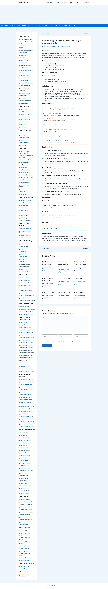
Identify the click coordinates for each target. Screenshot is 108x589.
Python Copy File (22, 259)
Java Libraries (50, 2)
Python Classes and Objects (25, 159)
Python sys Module (23, 480)
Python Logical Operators (24, 73)
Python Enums (22, 191)
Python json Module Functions (25, 399)
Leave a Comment (46, 46)
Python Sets (21, 208)
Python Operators (23, 62)
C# (43, 25)
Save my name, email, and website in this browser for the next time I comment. (62, 341)
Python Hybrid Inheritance (25, 180)
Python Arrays (22, 140)
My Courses (79, 2)
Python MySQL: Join (23, 524)
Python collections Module (25, 440)
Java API (6, 25)
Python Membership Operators (26, 78)
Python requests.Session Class (25, 357)
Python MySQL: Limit (23, 522)
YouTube (71, 2)
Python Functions (23, 109)
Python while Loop (23, 95)
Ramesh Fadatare (22, 2)
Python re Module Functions (25, 397)
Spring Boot (12, 25)
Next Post (86, 33)
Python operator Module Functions (27, 419)
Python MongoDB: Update (25, 560)
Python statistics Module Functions (27, 426)
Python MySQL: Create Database (26, 502)
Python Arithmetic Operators (25, 65)
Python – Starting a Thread (25, 285)
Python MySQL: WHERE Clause (26, 512)
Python (18, 25)
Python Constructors (23, 189)
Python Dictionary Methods (25, 220)
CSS (59, 25)
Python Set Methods (23, 210)
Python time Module (23, 460)
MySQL (75, 25)
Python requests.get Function (25, 340)
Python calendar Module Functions (26, 314)
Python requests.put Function (25, 345)
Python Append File (23, 256)
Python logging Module (24, 465)
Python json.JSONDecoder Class (26, 332)
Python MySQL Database (24, 499)
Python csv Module (23, 483)
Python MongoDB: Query (24, 548)
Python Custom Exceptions (25, 237)
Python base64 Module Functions (26, 424)
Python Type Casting (23, 60)
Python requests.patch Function (26, 355)
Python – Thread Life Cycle (25, 280)
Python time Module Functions (26, 311)
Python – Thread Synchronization (26, 295)
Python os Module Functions (25, 392)
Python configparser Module (25, 485)
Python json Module (23, 478)
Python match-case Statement (25, 88)
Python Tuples (22, 213)
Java (2, 25)
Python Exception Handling (25, 228)
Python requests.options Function (26, 352)
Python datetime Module (24, 437)
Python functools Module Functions (27, 409)
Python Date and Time (24, 306)
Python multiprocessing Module (26, 470)
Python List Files (22, 261)
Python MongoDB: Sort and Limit (26, 551)
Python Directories (23, 269)
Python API (24, 25)
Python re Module (23, 435)
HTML (52, 25)
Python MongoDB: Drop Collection (26, 557)
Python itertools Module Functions (26, 406)
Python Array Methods (24, 142)
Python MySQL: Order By (24, 514)
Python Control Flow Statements (26, 83)
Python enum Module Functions (26, 414)
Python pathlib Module (24, 493)
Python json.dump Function (25, 322)
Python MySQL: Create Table (25, 504)
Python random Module (24, 448)
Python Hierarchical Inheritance (26, 177)
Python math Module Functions (26, 369)
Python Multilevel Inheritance (25, 175)
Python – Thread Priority (24, 293)
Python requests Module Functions (26, 421)
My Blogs (64, 2)
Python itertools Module (24, 453)
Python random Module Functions (26, 371)
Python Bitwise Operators (24, 75)
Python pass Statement (24, 103)
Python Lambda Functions (24, 119)
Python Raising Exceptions (25, 235)
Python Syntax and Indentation (26, 50)
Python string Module (23, 432)
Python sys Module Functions (25, 394)
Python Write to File (23, 246)
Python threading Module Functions (27, 300)
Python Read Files (23, 249)
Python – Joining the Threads (25, 288)
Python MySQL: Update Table (25, 519)
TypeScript (64, 25)
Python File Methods (23, 271)
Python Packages (22, 127)
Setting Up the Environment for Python (63, 264)
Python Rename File (23, 251)
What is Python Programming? (25, 39)
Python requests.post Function (26, 342)
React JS (70, 25)
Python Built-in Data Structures (26, 200)
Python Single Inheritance (24, 169)
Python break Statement (24, 98)
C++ (39, 25)
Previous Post (45, 33)
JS (56, 25)
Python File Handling (23, 244)
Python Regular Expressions (25, 366)
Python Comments (23, 52)
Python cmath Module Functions (26, 416)
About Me (87, 2)
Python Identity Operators (25, 80)
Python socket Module (24, 473)
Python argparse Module (24, 463)
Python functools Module (24, 455)
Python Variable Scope (24, 122)
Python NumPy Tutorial (24, 566)
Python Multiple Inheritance (25, 172)
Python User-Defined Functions (26, 114)
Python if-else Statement (24, 85)
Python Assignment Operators (25, 68)
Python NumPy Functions (24, 569)
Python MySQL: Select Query (25, 509)
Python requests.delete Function (26, 347)
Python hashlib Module (24, 488)
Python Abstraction (23, 164)
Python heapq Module (24, 443)
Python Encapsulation (24, 162)
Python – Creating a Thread (25, 283)
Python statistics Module (24, 450)
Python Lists (21, 203)
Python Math (22, 363)
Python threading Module (24, 468)
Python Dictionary (23, 218)
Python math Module (23, 445)
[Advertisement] (54, 14)
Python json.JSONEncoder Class (26, 335)
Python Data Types (23, 57)
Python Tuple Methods (24, 215)
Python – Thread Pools (24, 298)
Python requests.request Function (26, 337)
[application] (53, 2)
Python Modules (22, 124)
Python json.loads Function (25, 330)
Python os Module (23, 458)
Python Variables (22, 55)
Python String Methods (24, 137)
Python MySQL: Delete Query (25, 517)
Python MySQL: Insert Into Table (26, 507)
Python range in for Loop (24, 93)
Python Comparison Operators (26, 70)
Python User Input (23, 145)
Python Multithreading (24, 278)
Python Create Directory (24, 264)
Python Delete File (23, 254)
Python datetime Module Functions (27, 309)
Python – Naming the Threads (25, 290)
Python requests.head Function (26, 350)
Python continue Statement (25, 100)
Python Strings (22, 135)
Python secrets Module (24, 490)
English (58, 2)
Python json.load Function (25, 325)
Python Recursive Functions (25, 117)
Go (46, 25)
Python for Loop (22, 90)
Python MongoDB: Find (24, 546)
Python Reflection (23, 194)
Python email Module (23, 475)
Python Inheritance (23, 167)
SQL (29, 25)
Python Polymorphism (24, 182)
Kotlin (33, 25)
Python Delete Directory (24, 266)
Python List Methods (23, 205)
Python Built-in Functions (24, 112)
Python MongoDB (23, 530)
